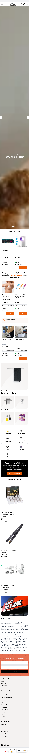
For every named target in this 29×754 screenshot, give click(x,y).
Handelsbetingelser (5, 716)
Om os (2, 702)
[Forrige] (2, 250)
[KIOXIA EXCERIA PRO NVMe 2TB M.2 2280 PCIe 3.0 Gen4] (8, 241)
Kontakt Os (3, 733)
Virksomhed (21, 1)
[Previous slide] (1, 117)
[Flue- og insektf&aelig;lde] (21, 241)
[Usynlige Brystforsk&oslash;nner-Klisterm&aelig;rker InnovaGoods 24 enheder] (8, 287)
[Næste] (27, 250)
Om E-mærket (4, 704)
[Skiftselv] (12, 4)
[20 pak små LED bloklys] (14, 498)
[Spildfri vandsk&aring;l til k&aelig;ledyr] (21, 332)
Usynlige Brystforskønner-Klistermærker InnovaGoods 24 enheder (6, 297)
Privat (26, 1)
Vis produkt (4, 521)
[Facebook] (2, 745)
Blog (2, 714)
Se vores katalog (13, 473)
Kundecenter (4, 707)
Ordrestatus (4, 724)
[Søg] (21, 4)
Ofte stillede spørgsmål (6, 697)
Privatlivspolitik (4, 709)
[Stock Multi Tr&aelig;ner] (8, 332)
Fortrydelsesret (4, 731)
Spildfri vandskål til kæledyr (19, 340)
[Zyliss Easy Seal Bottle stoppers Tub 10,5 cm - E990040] (21, 287)
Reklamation (4, 736)
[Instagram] (5, 745)
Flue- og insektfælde (20, 249)
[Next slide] (28, 117)
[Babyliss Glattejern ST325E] (14, 536)
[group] (10, 1)
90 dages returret (5, 729)
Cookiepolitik (4, 712)
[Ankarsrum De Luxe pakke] (14, 570)
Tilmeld (15, 671)
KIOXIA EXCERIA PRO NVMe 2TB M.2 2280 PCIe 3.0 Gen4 (7, 250)
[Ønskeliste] (24, 4)
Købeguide (3, 700)
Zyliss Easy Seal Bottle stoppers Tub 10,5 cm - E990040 (20, 296)
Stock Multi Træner (6, 339)
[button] (13, 226)
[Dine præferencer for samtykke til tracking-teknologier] (1, 565)
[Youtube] (8, 745)
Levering (3, 726)
